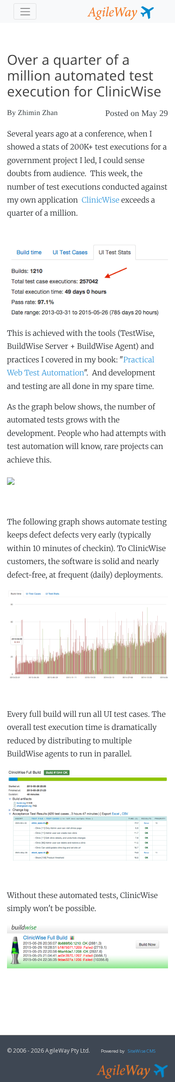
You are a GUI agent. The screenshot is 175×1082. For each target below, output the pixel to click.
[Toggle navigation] (25, 11)
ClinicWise (100, 200)
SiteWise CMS (141, 1051)
